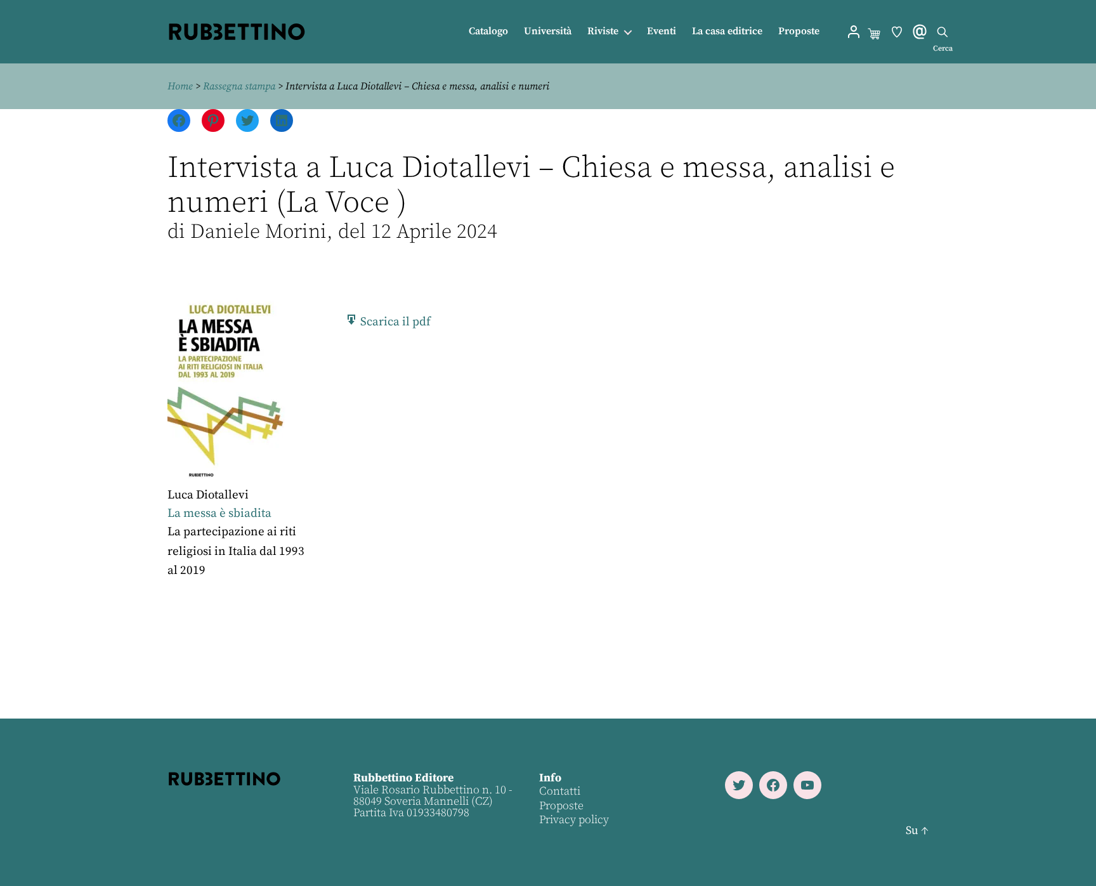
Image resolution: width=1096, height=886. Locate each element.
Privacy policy (574, 819)
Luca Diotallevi (208, 495)
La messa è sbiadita (219, 513)
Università (547, 31)
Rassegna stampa (239, 86)
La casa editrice (727, 31)
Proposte (798, 31)
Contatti (559, 791)
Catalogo (488, 31)
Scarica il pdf (394, 322)
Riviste (602, 31)
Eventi (661, 31)
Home (180, 86)
